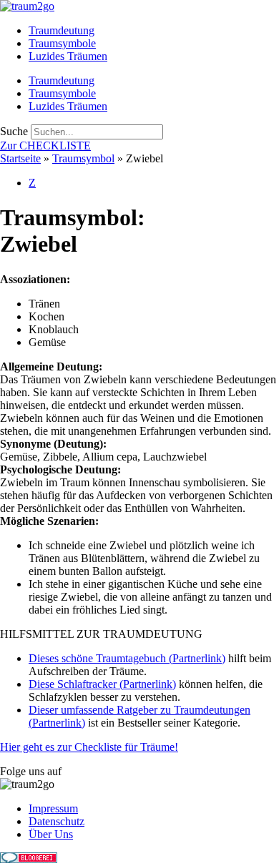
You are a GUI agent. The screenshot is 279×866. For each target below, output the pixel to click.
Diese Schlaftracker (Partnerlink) (102, 684)
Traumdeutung (61, 30)
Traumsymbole (62, 43)
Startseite (20, 158)
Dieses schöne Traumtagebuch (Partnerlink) (127, 658)
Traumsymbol (83, 158)
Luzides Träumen (68, 56)
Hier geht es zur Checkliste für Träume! (89, 747)
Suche (14, 131)
